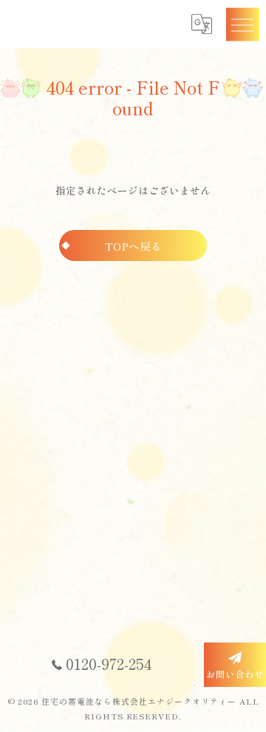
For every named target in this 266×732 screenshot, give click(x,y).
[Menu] (242, 23)
